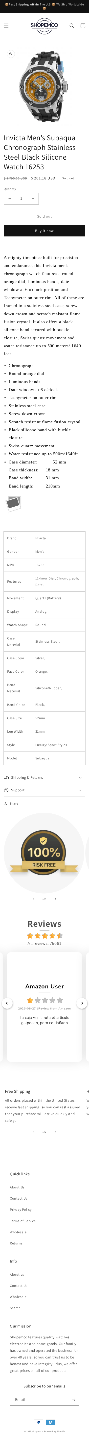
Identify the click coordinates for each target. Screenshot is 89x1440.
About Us (17, 1187)
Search (15, 1308)
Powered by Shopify (54, 1431)
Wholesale (18, 1232)
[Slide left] (33, 898)
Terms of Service (23, 1221)
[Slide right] (55, 898)
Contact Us (18, 1198)
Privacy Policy (20, 1209)
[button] (6, 25)
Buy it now (44, 230)
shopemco (37, 1431)
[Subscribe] (73, 1400)
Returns (16, 1243)
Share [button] (14, 803)
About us (17, 1274)
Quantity (10, 189)
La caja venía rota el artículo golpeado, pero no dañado (44, 1020)
